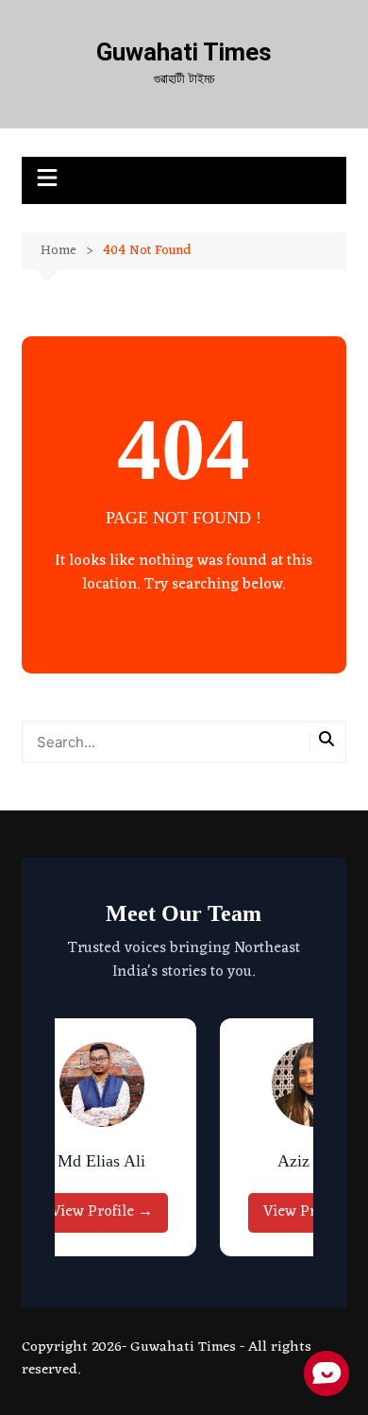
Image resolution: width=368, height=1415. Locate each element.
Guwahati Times (184, 52)
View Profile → (102, 1212)
